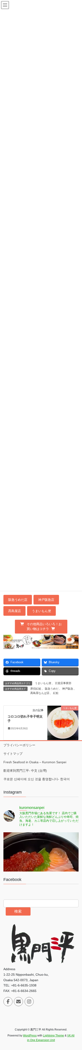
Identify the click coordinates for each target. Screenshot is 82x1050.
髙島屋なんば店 (39, 693)
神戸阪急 (67, 688)
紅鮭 (56, 693)
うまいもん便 (43, 683)
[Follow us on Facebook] (8, 1001)
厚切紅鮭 (35, 688)
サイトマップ (13, 753)
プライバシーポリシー (19, 745)
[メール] (18, 1001)
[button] (41, 627)
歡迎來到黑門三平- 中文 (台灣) (25, 770)
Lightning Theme (53, 1035)
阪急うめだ (52, 688)
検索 (18, 911)
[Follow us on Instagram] (29, 1001)
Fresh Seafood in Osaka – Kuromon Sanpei (34, 762)
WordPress (30, 1035)
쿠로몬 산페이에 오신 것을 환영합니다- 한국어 (36, 779)
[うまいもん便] (62, 722)
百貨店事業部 (63, 683)
